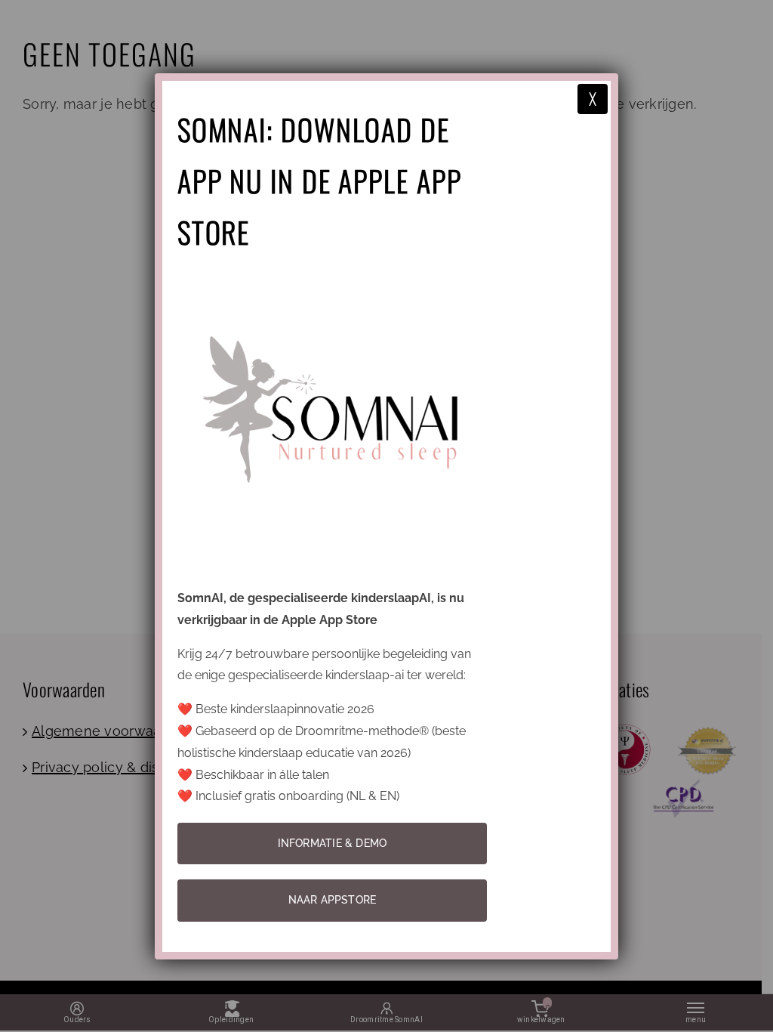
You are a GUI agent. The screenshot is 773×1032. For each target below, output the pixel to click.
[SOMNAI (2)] (332, 276)
